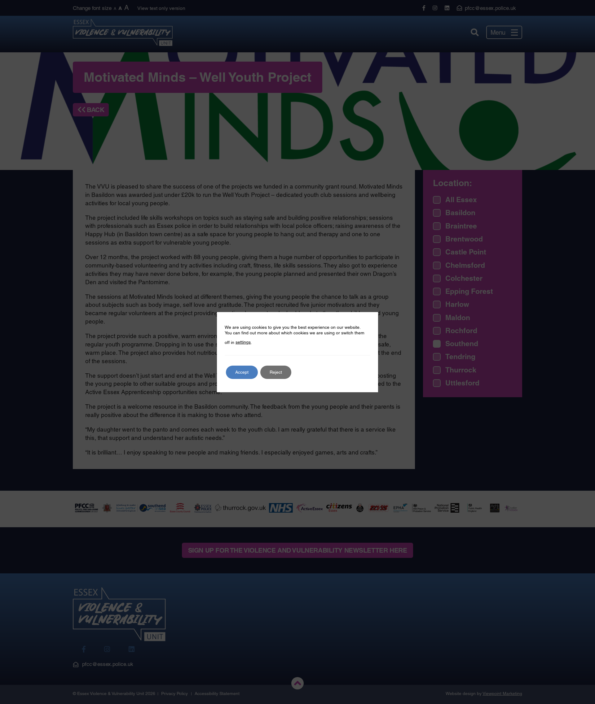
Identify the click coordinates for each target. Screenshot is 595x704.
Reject (276, 372)
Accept (242, 372)
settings (243, 342)
